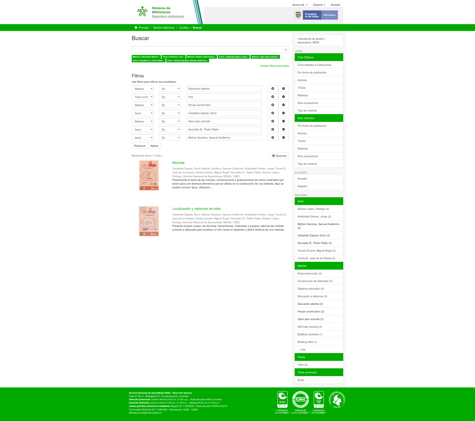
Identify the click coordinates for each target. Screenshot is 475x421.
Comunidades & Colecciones (314, 65)
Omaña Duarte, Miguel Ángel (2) (317, 250)
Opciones (281, 156)
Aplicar (154, 146)
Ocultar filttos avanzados (274, 66)
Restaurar (140, 146)
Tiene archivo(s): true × (173, 56)
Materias (303, 95)
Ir (286, 49)
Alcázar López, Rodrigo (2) (313, 209)
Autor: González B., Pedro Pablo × (148, 60)
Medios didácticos (163, 27)
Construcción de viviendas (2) (315, 281)
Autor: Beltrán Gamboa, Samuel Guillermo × (187, 60)
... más (302, 349)
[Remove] (283, 88)
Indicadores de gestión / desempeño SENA (312, 40)
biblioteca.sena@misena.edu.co (145, 412)
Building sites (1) (307, 342)
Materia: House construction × (201, 56)
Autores (302, 80)
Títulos (302, 87)
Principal (144, 27)
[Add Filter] (272, 88)
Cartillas (184, 27)
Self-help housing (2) (310, 326)
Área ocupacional (308, 103)
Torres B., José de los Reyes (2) (316, 258)
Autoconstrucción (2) (310, 273)
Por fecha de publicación (312, 72)
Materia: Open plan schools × (265, 56)
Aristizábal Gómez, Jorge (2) (314, 216)
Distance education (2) (311, 288)
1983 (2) (303, 364)
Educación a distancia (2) (312, 296)
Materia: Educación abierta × (146, 56)
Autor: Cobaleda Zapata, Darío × (234, 56)
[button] (300, 4)
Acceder (302, 178)
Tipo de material (307, 110)
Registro (302, 186)
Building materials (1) (310, 334)
